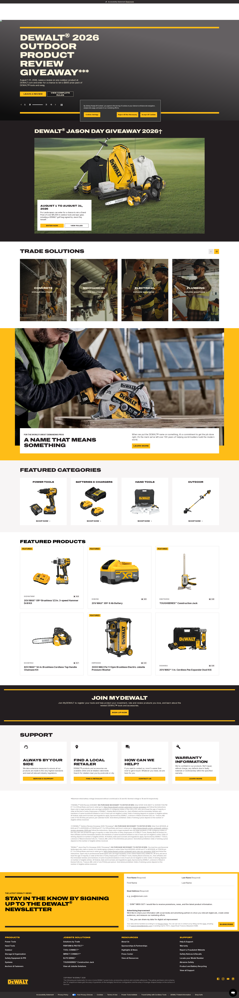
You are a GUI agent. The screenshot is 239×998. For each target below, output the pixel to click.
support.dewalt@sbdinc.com (141, 926)
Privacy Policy (163, 924)
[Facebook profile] (218, 979)
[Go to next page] (55, 105)
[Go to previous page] (21, 105)
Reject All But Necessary (127, 115)
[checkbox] (128, 904)
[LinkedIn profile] (233, 979)
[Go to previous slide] (211, 251)
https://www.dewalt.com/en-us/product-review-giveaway (125, 807)
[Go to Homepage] (18, 982)
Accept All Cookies (149, 115)
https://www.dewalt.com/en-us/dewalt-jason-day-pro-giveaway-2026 (129, 851)
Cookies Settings (92, 115)
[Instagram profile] (223, 979)
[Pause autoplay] (61, 105)
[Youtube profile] (228, 979)
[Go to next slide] (216, 251)
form (204, 924)
